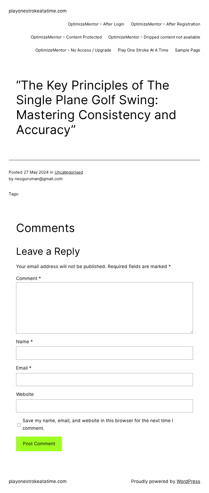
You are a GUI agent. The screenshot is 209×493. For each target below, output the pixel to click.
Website (25, 394)
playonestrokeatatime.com (38, 11)
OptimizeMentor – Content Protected (66, 37)
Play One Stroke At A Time (143, 50)
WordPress (188, 481)
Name (24, 341)
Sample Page (187, 50)
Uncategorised (69, 172)
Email (24, 368)
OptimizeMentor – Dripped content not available (154, 37)
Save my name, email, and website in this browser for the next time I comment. (98, 424)
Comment (28, 278)
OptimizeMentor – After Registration (165, 24)
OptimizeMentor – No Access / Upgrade (73, 50)
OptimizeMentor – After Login (96, 24)
